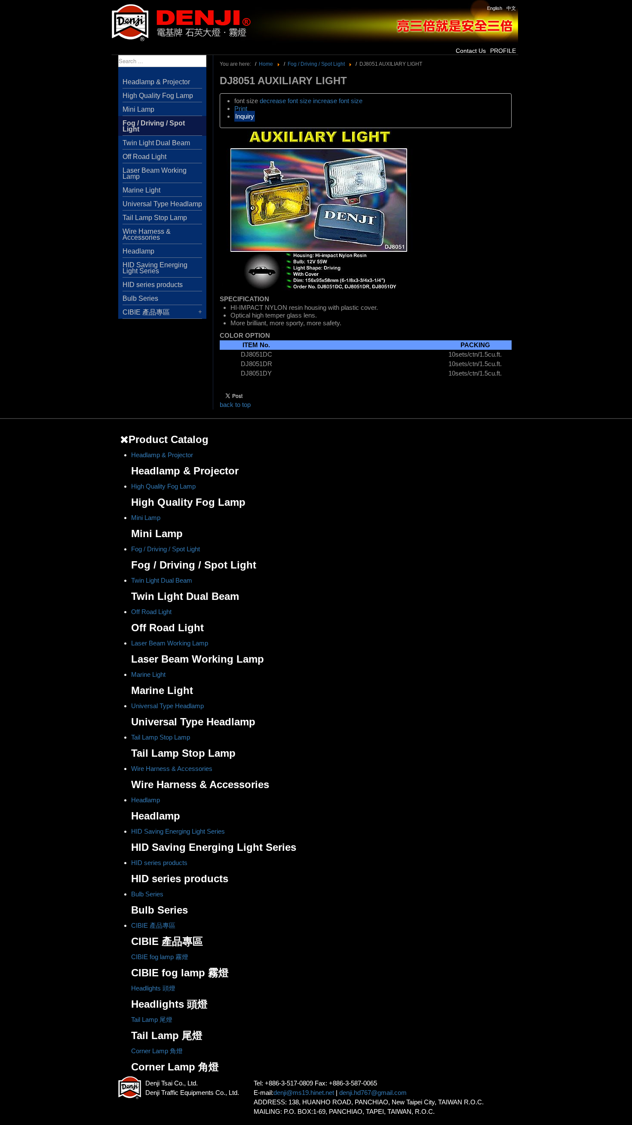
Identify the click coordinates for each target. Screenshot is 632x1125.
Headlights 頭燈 (153, 988)
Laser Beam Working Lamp (155, 173)
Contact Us (471, 50)
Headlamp (138, 251)
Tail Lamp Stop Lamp (155, 217)
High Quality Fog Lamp (158, 95)
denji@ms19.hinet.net (303, 1092)
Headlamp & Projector (156, 82)
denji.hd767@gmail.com (373, 1092)
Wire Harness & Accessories (147, 234)
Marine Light (141, 190)
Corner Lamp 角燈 (157, 1051)
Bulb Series (140, 298)
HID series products (153, 284)
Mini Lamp (138, 109)
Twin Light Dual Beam (156, 143)
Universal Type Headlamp (162, 204)
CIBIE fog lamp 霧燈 (159, 956)
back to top (235, 404)
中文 (511, 8)
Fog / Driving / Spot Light (154, 126)
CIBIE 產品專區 (146, 312)
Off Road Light (144, 156)
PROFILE (503, 50)
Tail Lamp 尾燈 (151, 1019)
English (494, 8)
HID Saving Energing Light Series (155, 268)
